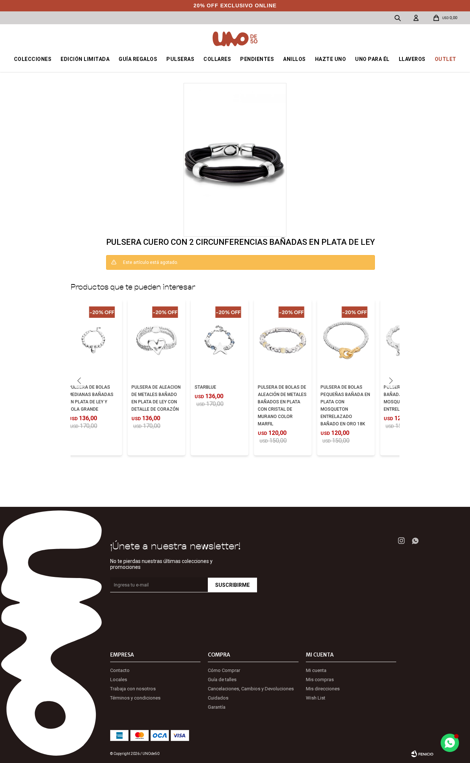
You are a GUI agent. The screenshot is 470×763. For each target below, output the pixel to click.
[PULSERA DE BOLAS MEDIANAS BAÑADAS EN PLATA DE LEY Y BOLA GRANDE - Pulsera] (93, 340)
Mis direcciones (323, 688)
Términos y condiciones (135, 698)
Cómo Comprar (224, 670)
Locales (118, 679)
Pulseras (180, 59)
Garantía (216, 707)
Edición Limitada (85, 59)
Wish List (315, 698)
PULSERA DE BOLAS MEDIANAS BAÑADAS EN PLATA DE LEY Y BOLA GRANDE (90, 398)
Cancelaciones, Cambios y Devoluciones (251, 688)
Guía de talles (222, 679)
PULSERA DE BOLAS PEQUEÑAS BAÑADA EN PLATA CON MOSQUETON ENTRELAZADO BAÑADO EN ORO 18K (345, 405)
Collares (217, 59)
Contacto (120, 670)
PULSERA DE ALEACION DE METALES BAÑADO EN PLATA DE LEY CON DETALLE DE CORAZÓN (156, 398)
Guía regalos (138, 59)
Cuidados (218, 698)
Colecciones (33, 59)
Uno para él (372, 59)
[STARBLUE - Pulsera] (220, 340)
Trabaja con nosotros (133, 688)
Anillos (294, 59)
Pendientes (257, 59)
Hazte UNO (330, 59)
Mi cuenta (316, 670)
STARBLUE (205, 387)
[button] (391, 381)
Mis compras (320, 679)
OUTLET (445, 59)
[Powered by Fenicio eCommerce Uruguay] (422, 753)
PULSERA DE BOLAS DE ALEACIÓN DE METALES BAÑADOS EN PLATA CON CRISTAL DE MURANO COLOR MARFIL (282, 405)
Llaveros (412, 59)
